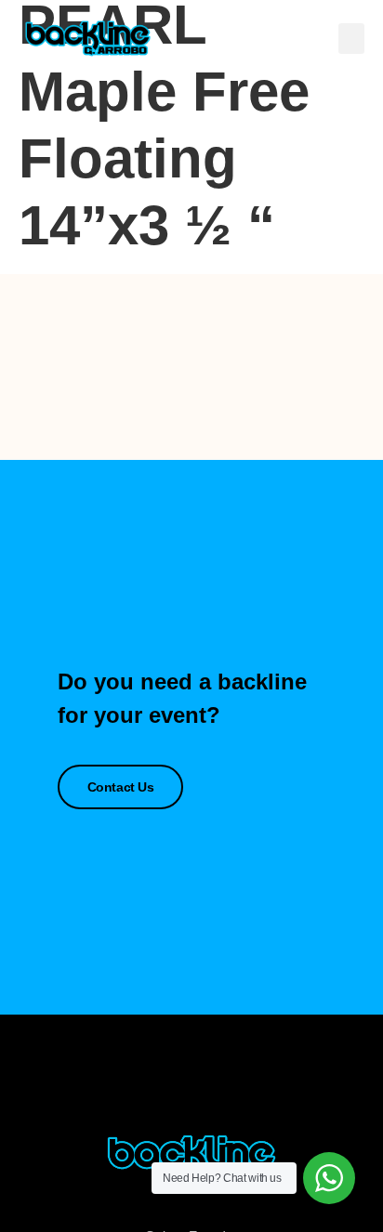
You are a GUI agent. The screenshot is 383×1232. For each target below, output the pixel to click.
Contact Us (120, 787)
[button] (351, 38)
